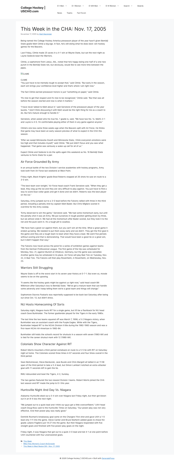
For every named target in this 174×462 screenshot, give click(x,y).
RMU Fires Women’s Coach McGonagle (39, 444)
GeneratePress (108, 458)
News (59, 13)
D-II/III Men (93, 6)
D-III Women (111, 6)
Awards (140, 6)
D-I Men (60, 6)
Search (127, 6)
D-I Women (76, 6)
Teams (69, 13)
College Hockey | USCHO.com (33, 9)
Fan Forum (81, 13)
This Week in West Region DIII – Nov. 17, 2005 (41, 446)
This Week (27, 441)
